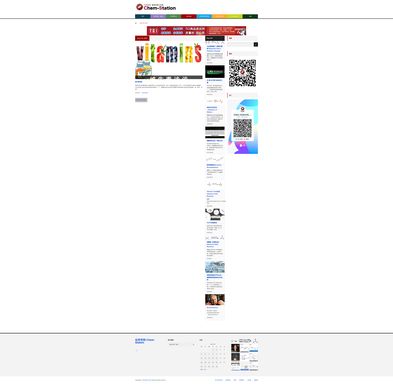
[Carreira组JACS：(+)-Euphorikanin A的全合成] (254, 366)
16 (216, 358)
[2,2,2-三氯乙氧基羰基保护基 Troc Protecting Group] (244, 357)
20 (205, 362)
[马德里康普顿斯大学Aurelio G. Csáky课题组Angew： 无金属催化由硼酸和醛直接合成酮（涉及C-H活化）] (235, 366)
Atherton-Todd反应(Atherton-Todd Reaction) (213, 194)
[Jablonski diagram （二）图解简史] (235, 357)
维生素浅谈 (138, 82)
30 (216, 366)
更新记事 (228, 380)
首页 (142, 16)
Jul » (205, 369)
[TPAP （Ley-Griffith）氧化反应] (244, 341)
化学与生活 (145, 92)
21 (209, 362)
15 (212, 358)
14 (209, 358)
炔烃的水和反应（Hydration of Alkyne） (212, 110)
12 (201, 358)
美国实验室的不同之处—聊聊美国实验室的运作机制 (215, 277)
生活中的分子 (235, 16)
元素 (250, 16)
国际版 (256, 380)
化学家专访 (173, 16)
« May (201, 369)
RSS (136, 350)
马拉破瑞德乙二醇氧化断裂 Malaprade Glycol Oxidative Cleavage (215, 48)
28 (209, 366)
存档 (235, 380)
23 (216, 362)
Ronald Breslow (212, 307)
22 (212, 362)
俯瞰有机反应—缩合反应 (215, 140)
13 (205, 358)
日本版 (249, 380)
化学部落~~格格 (158, 16)
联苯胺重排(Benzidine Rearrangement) (214, 166)
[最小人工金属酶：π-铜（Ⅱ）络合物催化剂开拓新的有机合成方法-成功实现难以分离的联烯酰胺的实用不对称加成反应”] (254, 357)
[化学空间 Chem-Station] (155, 7)
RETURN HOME (141, 100)
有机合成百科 (220, 16)
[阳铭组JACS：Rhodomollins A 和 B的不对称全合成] (244, 348)
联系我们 (241, 380)
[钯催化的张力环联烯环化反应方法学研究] (244, 366)
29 (212, 366)
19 (201, 362)
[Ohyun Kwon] (235, 348)
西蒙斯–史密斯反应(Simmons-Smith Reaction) (213, 244)
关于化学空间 (218, 380)
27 (205, 366)
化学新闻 (188, 16)
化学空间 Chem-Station (145, 341)
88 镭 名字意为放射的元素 (214, 81)
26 (201, 366)
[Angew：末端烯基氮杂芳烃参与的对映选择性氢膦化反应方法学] (254, 348)
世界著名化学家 (204, 16)
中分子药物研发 (212, 222)
